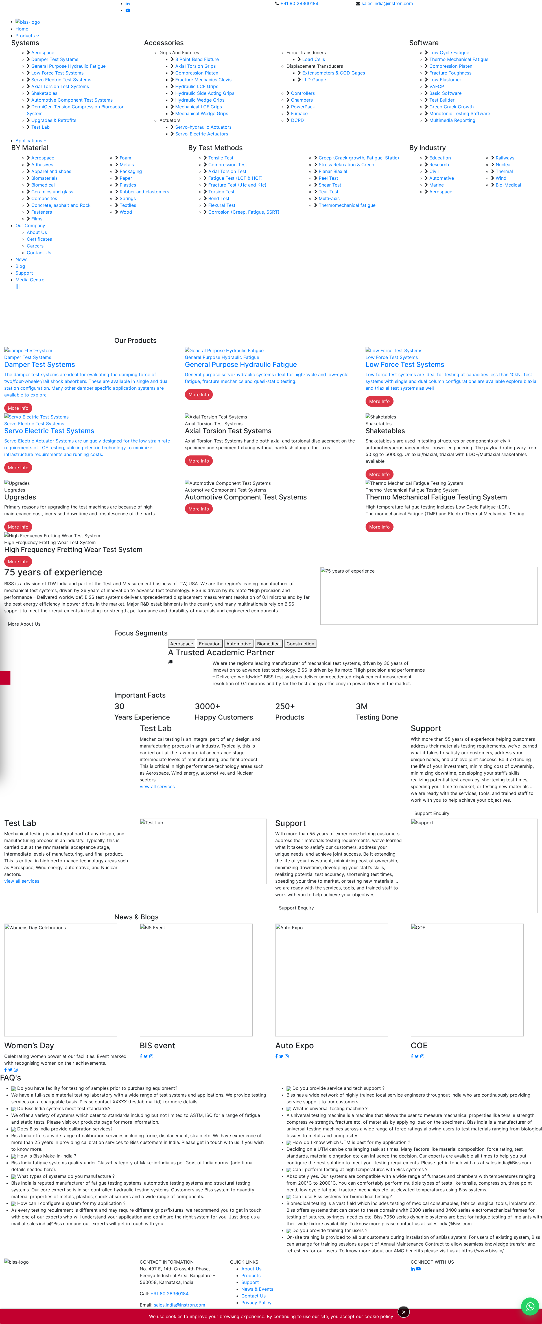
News (21, 259)
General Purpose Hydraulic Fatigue (68, 66)
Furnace (299, 113)
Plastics (128, 185)
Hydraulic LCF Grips (196, 86)
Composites (44, 198)
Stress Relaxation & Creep (346, 164)
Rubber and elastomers (144, 191)
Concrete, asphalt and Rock (61, 205)
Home (22, 29)
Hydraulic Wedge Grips (199, 100)
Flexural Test (221, 205)
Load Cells (313, 59)
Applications (29, 140)
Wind (501, 178)
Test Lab (40, 127)
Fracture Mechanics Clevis (203, 79)
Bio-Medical (508, 185)
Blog (20, 266)
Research (439, 164)
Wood (126, 212)
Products (26, 35)
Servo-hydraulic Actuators (203, 127)
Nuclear (504, 164)
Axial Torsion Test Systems (60, 86)
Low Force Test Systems (57, 73)
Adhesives (42, 164)
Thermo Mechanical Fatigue (458, 59)
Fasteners (41, 212)
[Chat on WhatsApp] (530, 1306)
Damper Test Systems (54, 59)
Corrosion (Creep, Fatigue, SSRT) (243, 212)
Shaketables (44, 93)
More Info (18, 408)
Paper (126, 178)
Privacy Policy (256, 1302)
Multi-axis (329, 198)
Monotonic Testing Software (459, 113)
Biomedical (43, 185)
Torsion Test (221, 191)
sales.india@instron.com (387, 3)
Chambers (302, 100)
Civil (434, 171)
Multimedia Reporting (452, 120)
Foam (125, 158)
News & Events (257, 1289)
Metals (127, 164)
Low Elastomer (445, 79)
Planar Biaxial (333, 171)
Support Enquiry (431, 813)
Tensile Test (220, 158)
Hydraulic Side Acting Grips (204, 93)
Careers (35, 246)
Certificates (39, 239)
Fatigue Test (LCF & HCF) (235, 178)
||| (18, 286)
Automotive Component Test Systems (72, 100)
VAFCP (436, 86)
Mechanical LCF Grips (198, 106)
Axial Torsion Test (227, 171)
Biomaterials (44, 178)
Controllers (303, 93)
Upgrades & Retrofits (53, 120)
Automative (441, 178)
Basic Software (445, 93)
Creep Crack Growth (451, 106)
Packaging (131, 171)
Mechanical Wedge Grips (201, 113)
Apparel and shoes (51, 171)
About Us (37, 232)
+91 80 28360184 (299, 3)
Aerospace (42, 52)
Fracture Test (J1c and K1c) (237, 185)
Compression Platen (196, 73)
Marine (436, 185)
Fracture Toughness (450, 73)
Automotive (238, 643)
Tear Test (328, 191)
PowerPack (303, 106)
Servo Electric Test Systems (61, 79)
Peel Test (328, 178)
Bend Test (219, 198)
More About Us (24, 624)
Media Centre (30, 279)
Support (24, 273)
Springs (128, 198)
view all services (157, 786)
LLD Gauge (314, 79)
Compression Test (227, 164)
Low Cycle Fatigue (449, 52)
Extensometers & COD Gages (333, 73)
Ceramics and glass (52, 191)
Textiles (128, 205)
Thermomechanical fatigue (347, 205)
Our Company (30, 225)
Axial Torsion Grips (195, 66)
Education (440, 158)
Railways (505, 158)
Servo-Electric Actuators (201, 134)
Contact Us (39, 252)
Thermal (504, 171)
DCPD (297, 120)
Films (36, 219)
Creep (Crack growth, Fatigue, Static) (359, 158)
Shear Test (330, 185)
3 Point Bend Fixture (197, 59)
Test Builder (441, 100)
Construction (300, 643)
